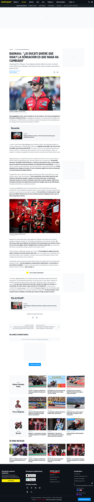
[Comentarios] (58, 72)
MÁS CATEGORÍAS (60, 2)
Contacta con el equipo (79, 478)
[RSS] (31, 491)
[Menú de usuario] (91, 2)
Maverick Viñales (40, 288)
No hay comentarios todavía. (34, 339)
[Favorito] (54, 72)
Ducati (31, 118)
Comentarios (77, 473)
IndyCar (31, 2)
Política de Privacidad (57, 497)
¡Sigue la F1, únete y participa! (71, 5)
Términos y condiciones (36, 497)
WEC (43, 2)
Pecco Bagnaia (13, 116)
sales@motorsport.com (79, 481)
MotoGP (24, 2)
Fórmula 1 (16, 2)
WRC (38, 2)
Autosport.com (53, 479)
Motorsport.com (24, 160)
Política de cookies (46, 497)
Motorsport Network (41, 499)
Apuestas (59, 5)
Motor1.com (52, 474)
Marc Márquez (42, 5)
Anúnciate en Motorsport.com (80, 476)
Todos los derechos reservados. (54, 499)
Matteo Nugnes (13, 72)
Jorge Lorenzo (21, 288)
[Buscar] (89, 2)
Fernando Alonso (32, 5)
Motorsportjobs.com (54, 477)
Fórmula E (50, 2)
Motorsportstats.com (55, 481)
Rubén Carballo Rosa (14, 70)
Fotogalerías (51, 5)
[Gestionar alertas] (36, 317)
